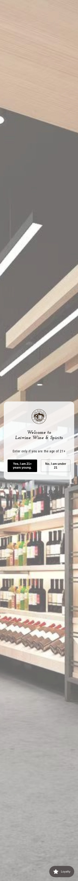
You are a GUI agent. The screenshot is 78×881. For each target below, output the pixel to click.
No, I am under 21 (55, 465)
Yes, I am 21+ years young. (22, 465)
